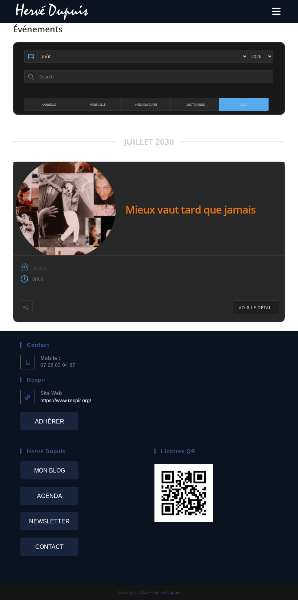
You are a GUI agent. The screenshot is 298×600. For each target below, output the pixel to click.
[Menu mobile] (277, 11)
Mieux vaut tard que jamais (190, 209)
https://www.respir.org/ (65, 400)
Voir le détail (256, 307)
